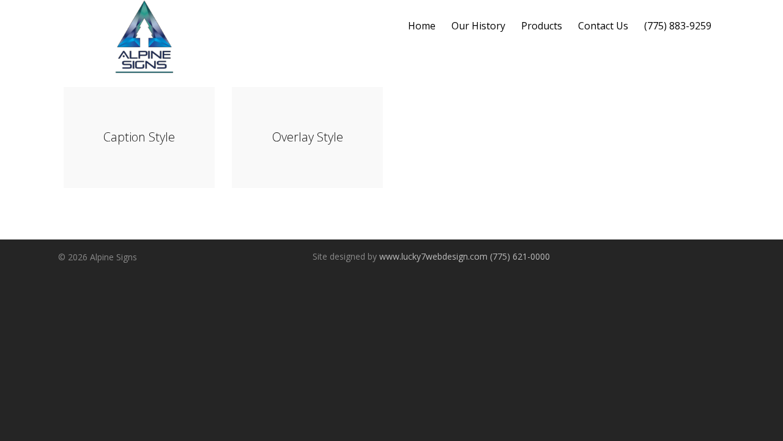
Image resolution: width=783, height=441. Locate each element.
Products (541, 25)
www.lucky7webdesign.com (433, 256)
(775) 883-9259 (677, 25)
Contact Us (603, 25)
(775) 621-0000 (520, 256)
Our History (478, 25)
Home (422, 25)
